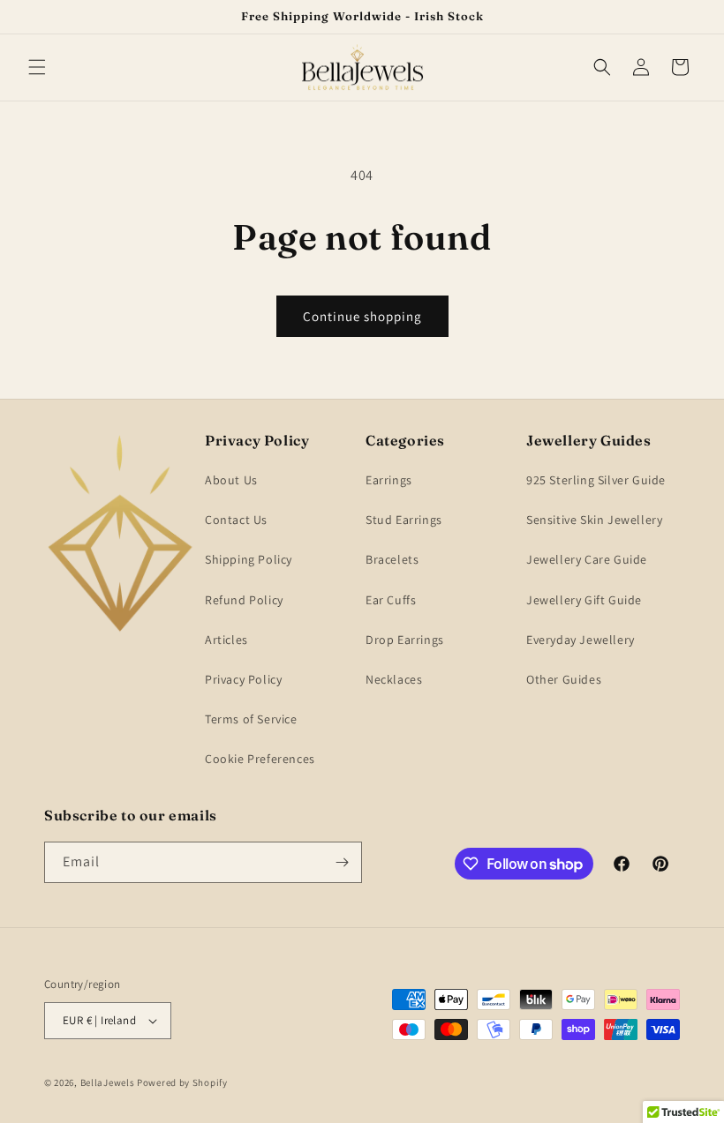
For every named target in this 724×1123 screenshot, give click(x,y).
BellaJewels (107, 1082)
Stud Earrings (404, 520)
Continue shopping (362, 316)
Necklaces (394, 679)
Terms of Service (251, 719)
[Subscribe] (341, 862)
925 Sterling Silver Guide (596, 480)
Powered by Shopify (182, 1082)
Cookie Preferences (260, 759)
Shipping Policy (248, 559)
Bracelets (392, 559)
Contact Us (236, 520)
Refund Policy (244, 600)
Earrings (389, 480)
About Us (231, 480)
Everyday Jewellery (580, 640)
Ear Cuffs (391, 600)
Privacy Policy (243, 679)
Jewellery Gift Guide (584, 600)
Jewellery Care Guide (586, 559)
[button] (37, 67)
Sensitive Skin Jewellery (594, 520)
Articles (226, 640)
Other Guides (563, 679)
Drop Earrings (405, 640)
